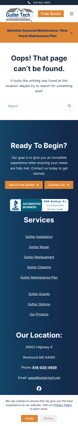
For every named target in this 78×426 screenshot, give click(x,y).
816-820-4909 (41, 2)
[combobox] (35, 106)
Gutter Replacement (39, 257)
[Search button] (69, 106)
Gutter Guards (39, 294)
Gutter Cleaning (39, 267)
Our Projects (39, 314)
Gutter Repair (39, 247)
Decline (48, 418)
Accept (29, 418)
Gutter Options (39, 304)
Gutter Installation (39, 237)
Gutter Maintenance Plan (39, 277)
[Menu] (71, 14)
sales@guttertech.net (44, 378)
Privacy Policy (63, 405)
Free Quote (51, 13)
